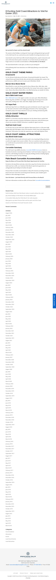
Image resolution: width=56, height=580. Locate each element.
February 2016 (9, 499)
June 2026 (8, 218)
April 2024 (8, 266)
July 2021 (8, 343)
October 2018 (9, 422)
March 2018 (9, 439)
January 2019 (9, 415)
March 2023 (9, 295)
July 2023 (8, 285)
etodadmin (9, 16)
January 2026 (9, 230)
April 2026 (8, 222)
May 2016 (8, 492)
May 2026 (8, 220)
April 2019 (8, 407)
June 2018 (8, 432)
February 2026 (9, 227)
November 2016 (10, 477)
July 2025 (8, 244)
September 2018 (10, 424)
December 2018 (10, 417)
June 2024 (8, 261)
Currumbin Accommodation (42, 180)
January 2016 (9, 501)
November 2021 (10, 333)
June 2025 (8, 246)
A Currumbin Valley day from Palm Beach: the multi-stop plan (21, 198)
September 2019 (10, 395)
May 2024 (8, 263)
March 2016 (9, 496)
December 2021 (10, 331)
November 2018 (10, 420)
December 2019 (10, 388)
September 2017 (10, 453)
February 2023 (9, 297)
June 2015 (8, 518)
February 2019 (9, 412)
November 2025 (10, 234)
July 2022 (8, 314)
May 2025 (8, 249)
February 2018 (9, 441)
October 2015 (9, 508)
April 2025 (8, 251)
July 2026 (8, 215)
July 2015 (8, 516)
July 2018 (8, 429)
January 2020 (9, 386)
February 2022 (9, 326)
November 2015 (10, 506)
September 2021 (10, 338)
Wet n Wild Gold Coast (11, 98)
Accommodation (10, 531)
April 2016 (8, 494)
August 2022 (9, 311)
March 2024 (9, 268)
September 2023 (10, 280)
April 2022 (8, 321)
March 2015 (9, 525)
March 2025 (9, 254)
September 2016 (10, 482)
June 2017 (8, 460)
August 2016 (9, 484)
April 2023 (8, 292)
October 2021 (9, 335)
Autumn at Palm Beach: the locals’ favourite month (19, 202)
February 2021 (9, 355)
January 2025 (9, 258)
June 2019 (8, 403)
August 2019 (9, 398)
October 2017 (9, 451)
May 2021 (8, 347)
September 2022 (10, 309)
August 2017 (9, 456)
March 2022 (9, 323)
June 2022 (8, 316)
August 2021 (9, 340)
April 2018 (8, 436)
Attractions (23, 16)
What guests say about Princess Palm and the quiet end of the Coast (23, 200)
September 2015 (10, 511)
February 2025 (9, 256)
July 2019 (8, 400)
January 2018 (9, 444)
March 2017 (9, 468)
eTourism (28, 578)
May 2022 (8, 319)
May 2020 (8, 376)
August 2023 (9, 282)
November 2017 (10, 448)
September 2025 (10, 239)
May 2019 (8, 405)
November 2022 (10, 304)
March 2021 (9, 352)
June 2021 (8, 345)
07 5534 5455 (37, 564)
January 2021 (9, 357)
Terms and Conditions (36, 573)
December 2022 (10, 302)
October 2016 (9, 480)
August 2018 (9, 427)
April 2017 (8, 465)
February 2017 (9, 470)
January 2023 (9, 299)
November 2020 (10, 362)
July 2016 (8, 487)
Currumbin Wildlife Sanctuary (33, 150)
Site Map (15, 573)
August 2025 (9, 242)
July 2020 (8, 371)
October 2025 (9, 237)
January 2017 (9, 472)
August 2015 (9, 513)
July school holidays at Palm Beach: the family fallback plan (21, 195)
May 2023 (8, 290)
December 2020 (10, 359)
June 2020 (8, 374)
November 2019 (10, 391)
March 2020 (9, 381)
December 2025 (10, 232)
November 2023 (10, 275)
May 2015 (8, 520)
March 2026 (9, 225)
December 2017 (10, 446)
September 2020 (10, 367)
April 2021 (8, 350)
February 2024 (9, 270)
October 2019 (9, 393)
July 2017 (8, 458)
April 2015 (8, 523)
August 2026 (9, 213)
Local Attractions (10, 541)
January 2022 (9, 328)
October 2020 (9, 364)
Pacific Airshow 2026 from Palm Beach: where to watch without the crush (25, 193)
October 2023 (9, 278)
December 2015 (10, 504)
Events (7, 536)
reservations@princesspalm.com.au (18, 564)
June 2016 (8, 489)
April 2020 (8, 379)
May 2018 (8, 434)
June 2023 (8, 287)
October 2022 (9, 307)
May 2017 (8, 463)
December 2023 (10, 273)
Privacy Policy (24, 573)
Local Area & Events (11, 539)
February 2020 (9, 383)
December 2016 (10, 475)
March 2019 (9, 410)
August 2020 (9, 369)
